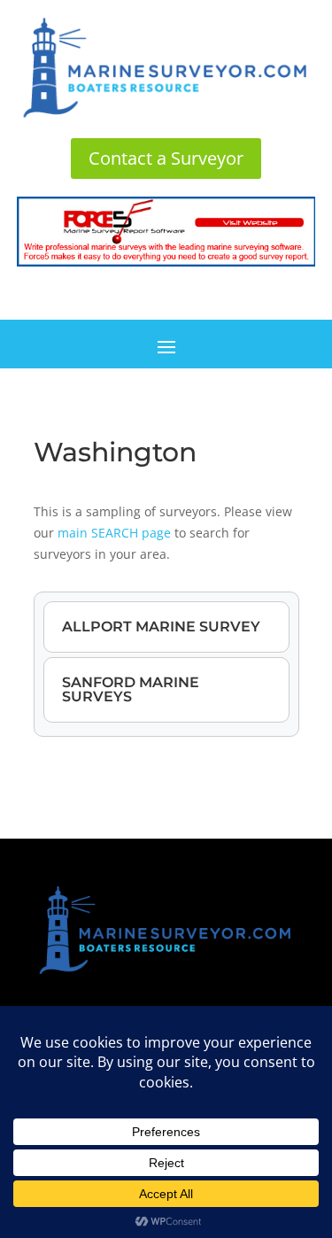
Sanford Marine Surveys (130, 689)
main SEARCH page (114, 532)
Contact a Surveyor (166, 158)
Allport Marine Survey (161, 626)
